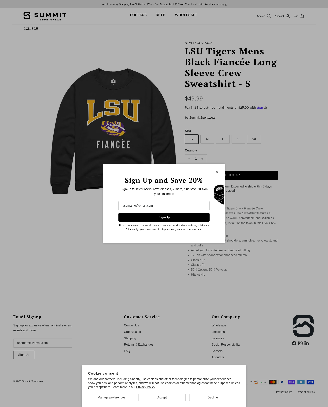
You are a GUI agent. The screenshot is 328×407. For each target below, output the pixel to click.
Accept (162, 397)
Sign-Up (164, 217)
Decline (212, 397)
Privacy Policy (145, 387)
